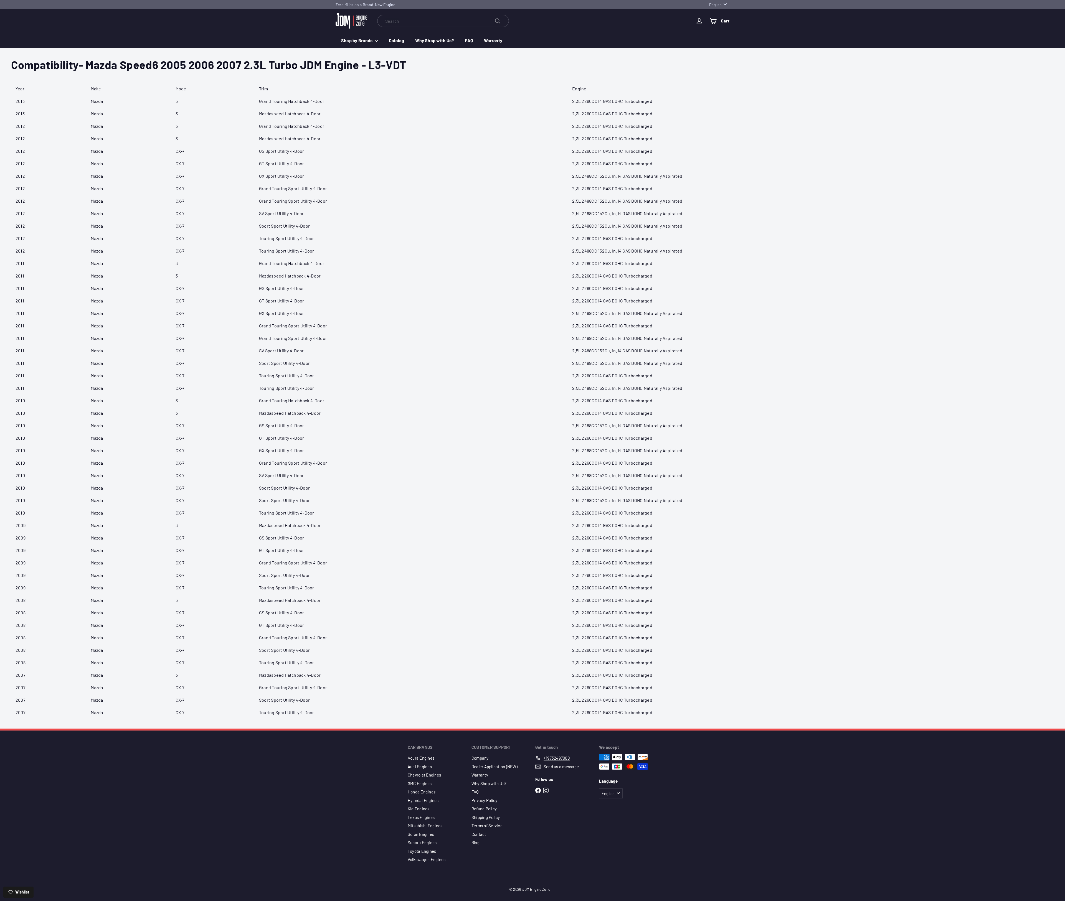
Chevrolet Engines (424, 774)
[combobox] (443, 21)
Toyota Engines (422, 851)
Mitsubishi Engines (425, 825)
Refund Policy (484, 808)
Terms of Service (487, 825)
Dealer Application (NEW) (494, 766)
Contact (478, 834)
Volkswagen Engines (426, 859)
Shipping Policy (485, 817)
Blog (475, 842)
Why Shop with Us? (434, 40)
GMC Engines (420, 783)
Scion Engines (421, 834)
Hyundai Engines (423, 800)
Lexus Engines (421, 817)
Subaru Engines (422, 842)
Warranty (493, 40)
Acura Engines (421, 757)
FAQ (469, 40)
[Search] (497, 21)
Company (480, 757)
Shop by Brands (357, 40)
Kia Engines (419, 808)
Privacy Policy (484, 800)
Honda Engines (421, 791)
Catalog (396, 40)
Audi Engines (420, 766)
